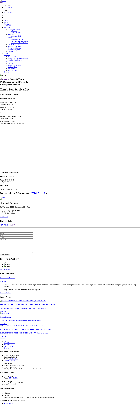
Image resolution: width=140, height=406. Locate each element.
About (6, 22)
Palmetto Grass (15, 32)
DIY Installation (12, 56)
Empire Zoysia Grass (14, 44)
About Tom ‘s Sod (9, 343)
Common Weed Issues (14, 65)
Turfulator (11, 51)
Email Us (12, 225)
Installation (7, 55)
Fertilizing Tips (12, 67)
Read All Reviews (5, 293)
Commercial (7, 26)
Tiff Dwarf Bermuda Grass (19, 41)
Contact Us (3, 197)
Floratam (14, 31)
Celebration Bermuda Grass (19, 43)
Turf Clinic (11, 63)
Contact (6, 72)
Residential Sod (8, 344)
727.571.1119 (8, 7)
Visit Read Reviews (7, 278)
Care (5, 62)
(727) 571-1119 (4, 225)
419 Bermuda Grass (17, 39)
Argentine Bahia (16, 36)
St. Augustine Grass (14, 29)
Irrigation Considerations (15, 60)
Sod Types (7, 27)
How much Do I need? (14, 46)
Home (6, 20)
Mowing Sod (12, 68)
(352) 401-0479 (13, 378)
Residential (7, 24)
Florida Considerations (14, 48)
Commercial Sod (9, 346)
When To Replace (13, 70)
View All (2, 338)
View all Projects (5, 269)
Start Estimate (4, 217)
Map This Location (9, 360)
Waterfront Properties (15, 50)
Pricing (6, 53)
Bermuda (10, 38)
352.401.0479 (8, 12)
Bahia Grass (11, 34)
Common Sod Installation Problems (18, 58)
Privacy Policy (8, 403)
